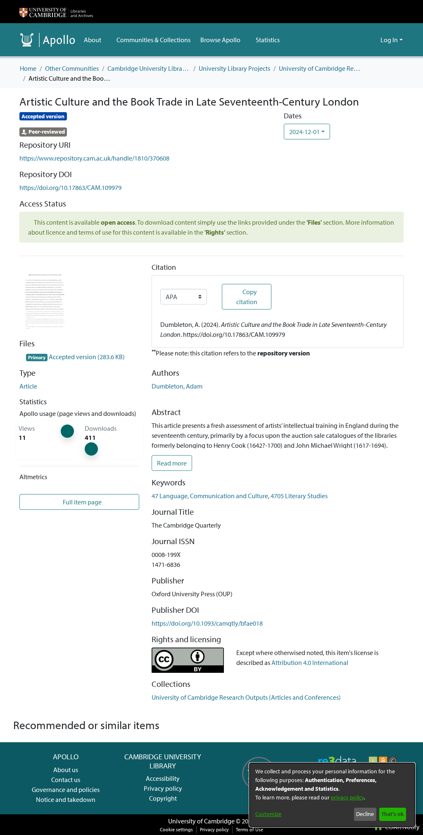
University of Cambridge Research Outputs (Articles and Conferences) (320, 68)
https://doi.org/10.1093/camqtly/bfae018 (207, 623)
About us (65, 769)
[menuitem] (95, 39)
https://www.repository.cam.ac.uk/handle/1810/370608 (94, 158)
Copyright (163, 798)
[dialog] (332, 795)
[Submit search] (361, 40)
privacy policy (347, 797)
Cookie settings (176, 829)
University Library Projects (234, 68)
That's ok (392, 814)
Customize (268, 814)
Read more (172, 463)
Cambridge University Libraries (148, 68)
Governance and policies (66, 789)
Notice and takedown (65, 799)
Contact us (65, 779)
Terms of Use (249, 829)
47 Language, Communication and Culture (210, 496)
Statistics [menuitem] (267, 40)
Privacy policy (163, 788)
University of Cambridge (201, 821)
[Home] (56, 11)
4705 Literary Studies (299, 496)
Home (28, 68)
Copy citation (246, 297)
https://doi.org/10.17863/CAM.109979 (70, 187)
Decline (365, 814)
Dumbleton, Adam (177, 386)
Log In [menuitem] (389, 40)
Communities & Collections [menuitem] (153, 40)
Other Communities (72, 68)
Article (28, 386)
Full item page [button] (82, 502)
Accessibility (163, 778)
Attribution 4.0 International (309, 662)
